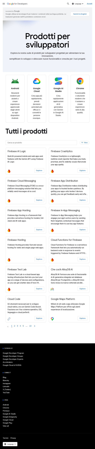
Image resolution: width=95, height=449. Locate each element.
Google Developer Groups (13, 356)
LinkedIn (6, 386)
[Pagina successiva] (34, 326)
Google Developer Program (13, 353)
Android (6, 405)
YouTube (6, 393)
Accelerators (8, 362)
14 (30, 326)
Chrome (6, 408)
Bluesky (6, 380)
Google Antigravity (10, 417)
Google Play (7, 423)
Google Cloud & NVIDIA (12, 365)
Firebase (6, 411)
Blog (4, 377)
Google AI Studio (9, 414)
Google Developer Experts (13, 359)
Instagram (7, 383)
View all (6, 426)
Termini (5, 438)
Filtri (84, 143)
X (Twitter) (7, 389)
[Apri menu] (3, 3)
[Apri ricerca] (68, 3)
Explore (39, 170)
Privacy (13, 438)
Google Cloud (8, 420)
